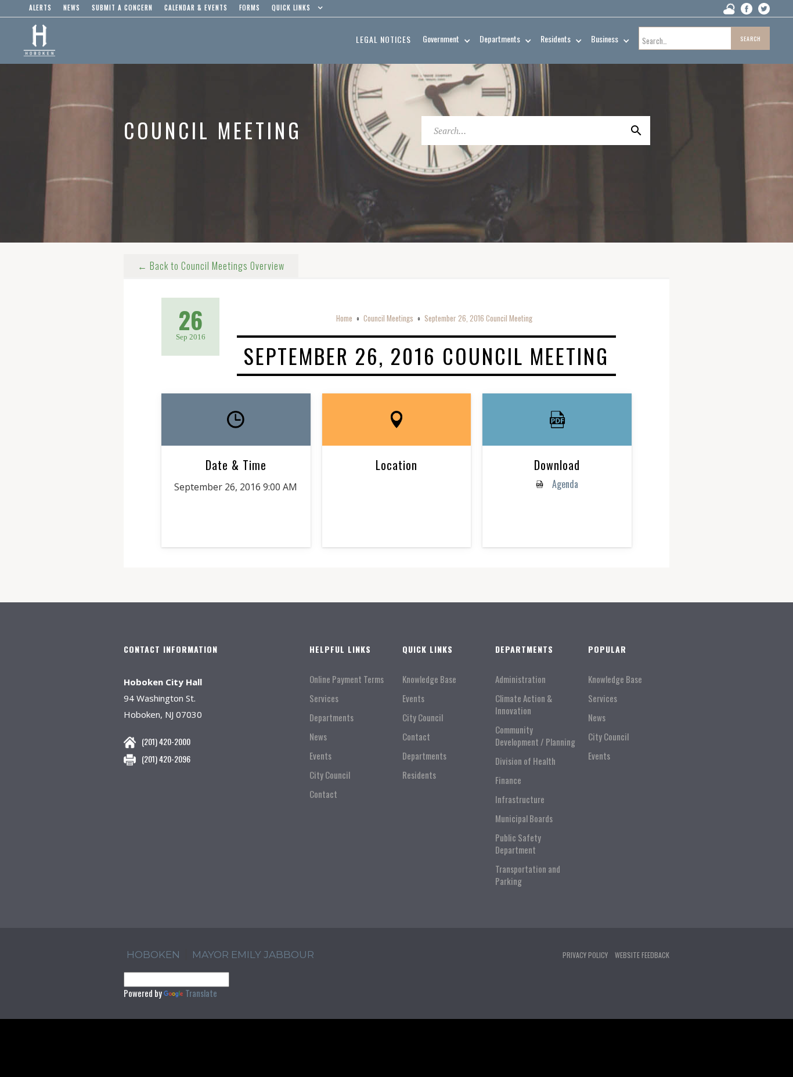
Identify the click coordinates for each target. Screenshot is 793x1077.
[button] (294, 10)
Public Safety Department (518, 844)
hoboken (153, 954)
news (71, 7)
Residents (419, 775)
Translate (201, 992)
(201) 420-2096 (166, 759)
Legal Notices (383, 39)
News (318, 737)
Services (323, 698)
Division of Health (525, 761)
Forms (249, 7)
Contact (323, 794)
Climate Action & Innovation (523, 704)
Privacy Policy (585, 955)
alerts (40, 7)
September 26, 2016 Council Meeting (478, 318)
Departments (331, 717)
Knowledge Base (429, 679)
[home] (39, 40)
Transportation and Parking (527, 875)
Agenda (564, 484)
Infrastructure (520, 799)
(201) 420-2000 (166, 741)
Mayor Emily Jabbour (253, 954)
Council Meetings (388, 318)
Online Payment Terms (346, 679)
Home (344, 318)
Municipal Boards (524, 818)
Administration (520, 679)
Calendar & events (196, 7)
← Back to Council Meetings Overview (211, 266)
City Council (329, 775)
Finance (508, 780)
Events (320, 756)
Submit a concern (122, 7)
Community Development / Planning (535, 736)
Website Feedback (642, 955)
